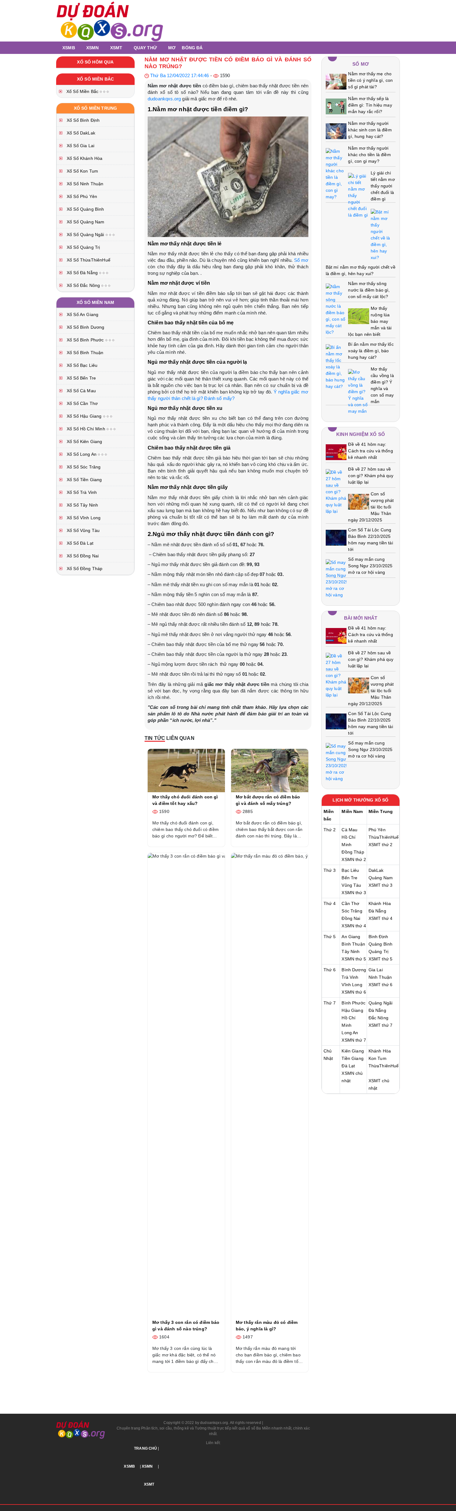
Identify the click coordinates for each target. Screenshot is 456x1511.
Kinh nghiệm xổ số (360, 434)
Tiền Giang (353, 1058)
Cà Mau (349, 829)
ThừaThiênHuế (384, 837)
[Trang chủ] (57, 48)
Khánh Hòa (380, 903)
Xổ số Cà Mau (80, 390)
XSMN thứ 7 (354, 1040)
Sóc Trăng (352, 910)
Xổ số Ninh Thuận (84, 183)
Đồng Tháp (353, 852)
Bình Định (378, 936)
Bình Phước (353, 1002)
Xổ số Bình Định (82, 120)
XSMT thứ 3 (381, 885)
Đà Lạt (348, 1065)
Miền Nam (352, 811)
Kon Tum (378, 1058)
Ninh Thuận (380, 977)
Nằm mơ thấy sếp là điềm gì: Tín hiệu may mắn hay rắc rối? (370, 105)
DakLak (376, 870)
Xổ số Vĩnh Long (83, 517)
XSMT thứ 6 (381, 984)
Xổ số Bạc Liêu (81, 365)
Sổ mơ (301, 260)
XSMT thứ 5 (381, 958)
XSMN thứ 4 (354, 925)
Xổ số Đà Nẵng (82, 272)
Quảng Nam (381, 877)
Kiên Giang (353, 1050)
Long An (350, 1032)
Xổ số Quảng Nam (84, 221)
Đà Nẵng (377, 910)
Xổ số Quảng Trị (82, 247)
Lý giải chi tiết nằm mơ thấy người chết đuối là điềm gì (383, 185)
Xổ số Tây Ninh (81, 505)
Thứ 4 (330, 903)
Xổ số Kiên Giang (83, 441)
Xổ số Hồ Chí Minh (85, 428)
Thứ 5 (330, 936)
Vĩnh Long (352, 984)
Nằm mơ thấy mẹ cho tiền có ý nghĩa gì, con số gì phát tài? (370, 80)
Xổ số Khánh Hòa (83, 158)
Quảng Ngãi (381, 1002)
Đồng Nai (351, 918)
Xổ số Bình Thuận (84, 352)
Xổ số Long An (81, 454)
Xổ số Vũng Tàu (82, 530)
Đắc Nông (378, 1017)
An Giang (351, 936)
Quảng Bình (381, 944)
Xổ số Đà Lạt (79, 543)
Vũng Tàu (351, 885)
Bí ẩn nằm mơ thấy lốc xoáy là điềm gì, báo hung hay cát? (370, 351)
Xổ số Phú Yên (81, 196)
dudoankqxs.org (164, 98)
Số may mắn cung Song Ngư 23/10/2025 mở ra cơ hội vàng (370, 566)
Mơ (172, 47)
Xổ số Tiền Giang (83, 479)
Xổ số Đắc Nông (83, 285)
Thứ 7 (330, 1002)
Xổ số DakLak (80, 132)
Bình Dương (354, 969)
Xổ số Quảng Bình (84, 209)
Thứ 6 (330, 969)
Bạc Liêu (350, 870)
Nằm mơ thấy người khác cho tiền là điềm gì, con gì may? (369, 155)
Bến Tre (349, 877)
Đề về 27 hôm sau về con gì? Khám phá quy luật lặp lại (370, 476)
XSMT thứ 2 (381, 844)
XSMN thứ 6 (354, 992)
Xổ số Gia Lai (79, 145)
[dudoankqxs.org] (110, 20)
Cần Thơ (350, 903)
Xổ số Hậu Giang (84, 416)
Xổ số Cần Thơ (81, 403)
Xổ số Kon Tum (81, 171)
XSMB (68, 47)
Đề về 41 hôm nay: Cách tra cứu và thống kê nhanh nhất (370, 451)
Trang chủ (145, 1448)
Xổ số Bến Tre (80, 378)
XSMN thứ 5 (354, 958)
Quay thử (145, 47)
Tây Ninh (351, 951)
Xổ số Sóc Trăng (83, 466)
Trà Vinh (350, 977)
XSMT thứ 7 (381, 1025)
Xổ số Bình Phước (85, 339)
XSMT (116, 47)
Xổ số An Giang (81, 314)
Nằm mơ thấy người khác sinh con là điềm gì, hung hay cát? (369, 130)
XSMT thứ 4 (381, 918)
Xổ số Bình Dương (85, 327)
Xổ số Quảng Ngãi (85, 234)
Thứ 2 (330, 829)
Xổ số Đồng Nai (82, 555)
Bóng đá (192, 47)
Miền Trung (381, 811)
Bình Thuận (353, 944)
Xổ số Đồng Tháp (83, 568)
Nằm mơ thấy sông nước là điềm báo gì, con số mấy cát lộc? (369, 290)
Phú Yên (377, 829)
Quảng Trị (378, 951)
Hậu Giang (352, 1010)
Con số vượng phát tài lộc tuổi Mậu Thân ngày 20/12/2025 (371, 506)
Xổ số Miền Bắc (82, 91)
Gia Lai (376, 969)
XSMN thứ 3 (354, 892)
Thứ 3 (330, 870)
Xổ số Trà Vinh (81, 492)
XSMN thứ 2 (354, 859)
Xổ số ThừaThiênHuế (87, 259)
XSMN (92, 47)
